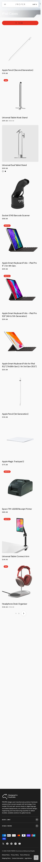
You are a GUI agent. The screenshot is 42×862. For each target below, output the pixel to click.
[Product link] (20, 48)
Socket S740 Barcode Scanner (16, 215)
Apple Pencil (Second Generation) (17, 70)
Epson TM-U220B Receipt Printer (17, 509)
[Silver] (3, 171)
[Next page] (24, 613)
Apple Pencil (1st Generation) (15, 414)
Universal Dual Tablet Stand (14, 165)
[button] (5, 4)
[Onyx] (5, 171)
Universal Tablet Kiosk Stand (14, 117)
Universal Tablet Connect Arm (15, 556)
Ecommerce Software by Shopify (25, 851)
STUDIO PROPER (11, 851)
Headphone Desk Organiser (14, 603)
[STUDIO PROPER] (20, 4)
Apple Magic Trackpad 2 (13, 461)
